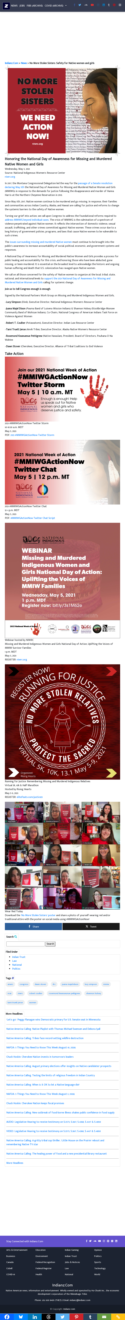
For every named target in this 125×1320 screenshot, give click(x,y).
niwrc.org (10, 177)
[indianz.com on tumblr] (109, 5)
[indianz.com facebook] (74, 5)
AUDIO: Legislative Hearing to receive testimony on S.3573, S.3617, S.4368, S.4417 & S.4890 (53, 1122)
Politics (16, 969)
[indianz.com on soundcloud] (95, 1241)
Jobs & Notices (72, 1262)
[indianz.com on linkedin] (116, 1241)
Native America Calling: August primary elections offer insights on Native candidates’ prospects (58, 1066)
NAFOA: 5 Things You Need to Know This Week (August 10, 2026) (41, 1047)
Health (39, 1274)
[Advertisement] (62, 37)
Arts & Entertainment (17, 1250)
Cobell (9, 1268)
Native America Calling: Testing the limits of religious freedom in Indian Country (50, 1075)
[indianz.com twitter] (79, 5)
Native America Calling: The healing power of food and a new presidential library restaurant (56, 1154)
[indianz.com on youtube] (92, 5)
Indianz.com (69, 1309)
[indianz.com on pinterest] (108, 1241)
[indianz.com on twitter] (90, 1241)
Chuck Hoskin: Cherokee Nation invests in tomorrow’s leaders (40, 1057)
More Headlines (14, 1163)
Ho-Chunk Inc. (98, 1291)
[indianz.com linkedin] (103, 5)
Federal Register (44, 1268)
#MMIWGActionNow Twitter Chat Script (33, 518)
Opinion (98, 1250)
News (14, 6)
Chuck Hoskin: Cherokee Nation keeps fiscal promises (35, 1103)
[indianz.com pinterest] (114, 5)
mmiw (106, 984)
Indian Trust (18, 957)
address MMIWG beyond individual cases (27, 220)
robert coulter (35, 993)
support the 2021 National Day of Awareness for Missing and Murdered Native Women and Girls (57, 280)
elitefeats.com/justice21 (30, 797)
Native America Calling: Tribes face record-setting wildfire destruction (44, 1038)
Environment (42, 1256)
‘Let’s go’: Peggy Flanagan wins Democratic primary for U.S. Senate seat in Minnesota (53, 1020)
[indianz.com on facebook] (87, 1241)
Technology (100, 1268)
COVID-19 (10, 1274)
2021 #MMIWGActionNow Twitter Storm (32, 435)
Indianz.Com (11, 63)
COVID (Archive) (54, 6)
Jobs (22, 6)
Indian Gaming (72, 1250)
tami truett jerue (15, 1002)
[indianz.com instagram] (98, 5)
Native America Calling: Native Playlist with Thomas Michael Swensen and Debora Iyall (53, 1029)
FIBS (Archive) (35, 6)
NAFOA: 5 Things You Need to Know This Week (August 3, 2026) (40, 1094)
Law (14, 961)
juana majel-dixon (70, 984)
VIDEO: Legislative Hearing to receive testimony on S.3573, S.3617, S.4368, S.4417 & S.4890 (53, 1131)
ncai (9, 993)
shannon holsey (93, 993)
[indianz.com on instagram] (104, 1241)
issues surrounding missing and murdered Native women (41, 242)
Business (10, 1256)
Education (41, 1250)
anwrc (10, 984)
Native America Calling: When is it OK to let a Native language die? (42, 1085)
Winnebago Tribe (78, 1294)
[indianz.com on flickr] (120, 5)
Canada (10, 1262)
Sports (97, 1262)
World (97, 1274)
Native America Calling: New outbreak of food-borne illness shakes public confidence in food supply (60, 1112)
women (32, 1002)
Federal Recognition (45, 1262)
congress (24, 984)
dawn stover (40, 984)
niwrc (20, 993)
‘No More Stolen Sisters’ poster (38, 915)
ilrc (54, 984)
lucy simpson (91, 984)
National (17, 965)
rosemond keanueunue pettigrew (64, 993)
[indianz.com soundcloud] (86, 5)
